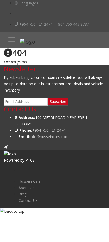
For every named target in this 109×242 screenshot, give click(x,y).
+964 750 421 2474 (48, 130)
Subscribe (58, 101)
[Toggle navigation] (11, 39)
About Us (26, 187)
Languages (28, 3)
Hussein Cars (30, 181)
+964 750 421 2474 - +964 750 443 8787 (53, 24)
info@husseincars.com (49, 136)
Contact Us (28, 200)
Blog (22, 194)
